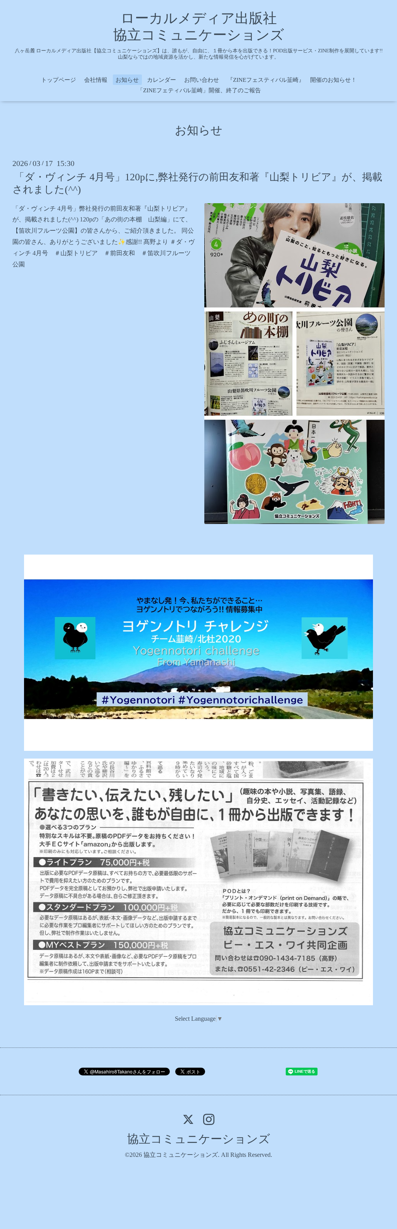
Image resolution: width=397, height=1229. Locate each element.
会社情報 (95, 80)
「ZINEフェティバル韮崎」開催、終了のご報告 (199, 90)
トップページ (58, 80)
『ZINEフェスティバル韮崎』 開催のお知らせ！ (292, 80)
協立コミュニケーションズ (198, 1138)
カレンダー (161, 80)
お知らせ (127, 80)
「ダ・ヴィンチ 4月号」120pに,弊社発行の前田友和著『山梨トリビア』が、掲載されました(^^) (197, 183)
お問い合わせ (201, 80)
